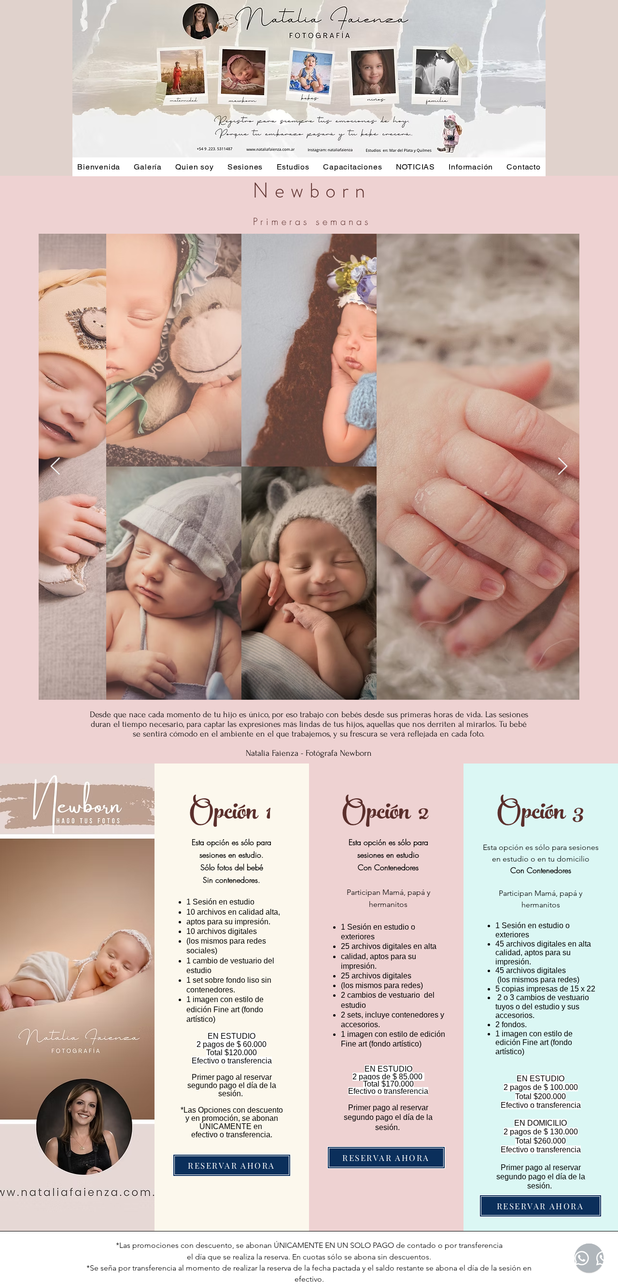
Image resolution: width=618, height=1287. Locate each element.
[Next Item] (562, 466)
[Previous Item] (55, 466)
